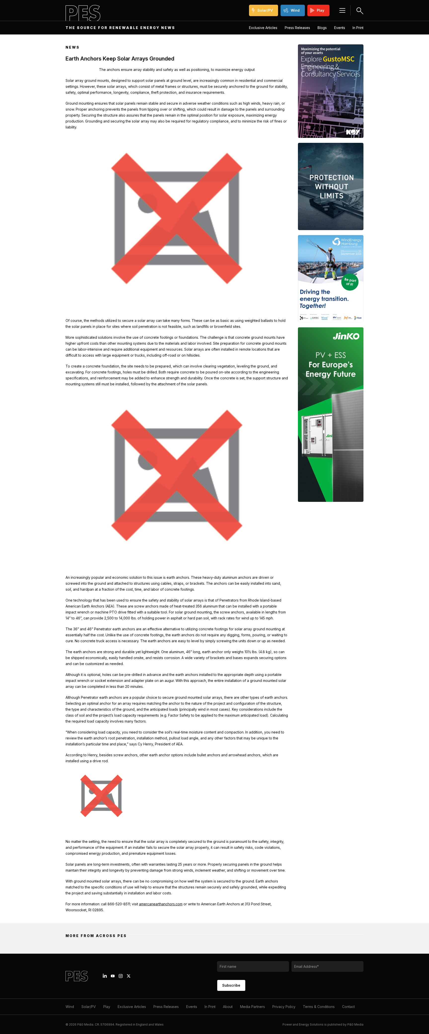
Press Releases (297, 28)
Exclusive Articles (263, 28)
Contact (348, 1006)
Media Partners (252, 1006)
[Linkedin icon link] (105, 976)
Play (320, 10)
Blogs (322, 28)
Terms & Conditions (319, 1006)
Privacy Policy (283, 1006)
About (228, 1006)
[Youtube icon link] (113, 976)
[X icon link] (129, 976)
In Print (358, 28)
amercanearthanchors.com (160, 904)
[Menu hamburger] (342, 10)
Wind (295, 10)
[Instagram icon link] (121, 976)
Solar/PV (265, 10)
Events (339, 28)
